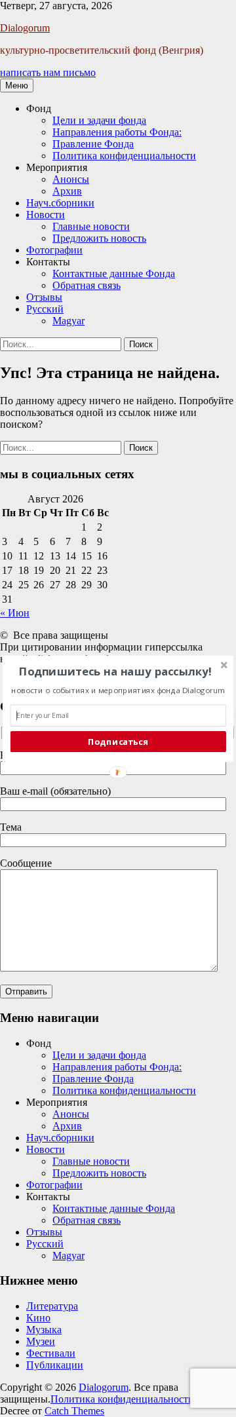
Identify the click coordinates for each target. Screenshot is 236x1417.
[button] (115, 671)
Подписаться (118, 741)
